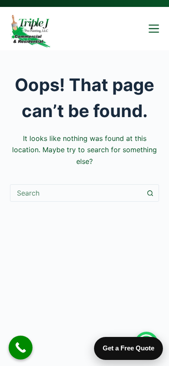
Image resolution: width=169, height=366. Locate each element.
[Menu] (154, 28)
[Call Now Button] (20, 347)
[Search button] (150, 193)
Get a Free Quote (128, 348)
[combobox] (76, 193)
